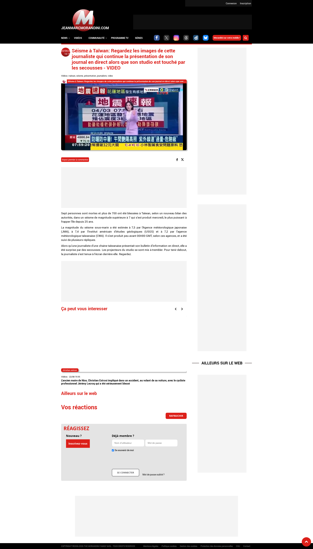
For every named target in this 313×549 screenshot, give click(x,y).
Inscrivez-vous (77, 443)
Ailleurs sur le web (221, 363)
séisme (79, 75)
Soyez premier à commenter (75, 159)
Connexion (231, 3)
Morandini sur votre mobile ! (227, 37)
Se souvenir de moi (124, 450)
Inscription (245, 3)
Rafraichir (176, 415)
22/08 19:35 (74, 376)
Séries (139, 37)
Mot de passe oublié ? (153, 474)
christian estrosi (70, 370)
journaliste (102, 75)
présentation (90, 75)
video (110, 75)
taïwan (72, 75)
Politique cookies (169, 546)
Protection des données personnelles (217, 546)
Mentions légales (150, 546)
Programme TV (119, 37)
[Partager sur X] (183, 159)
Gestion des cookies (188, 546)
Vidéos (78, 37)
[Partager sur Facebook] (177, 159)
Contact (246, 546)
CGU (238, 546)
